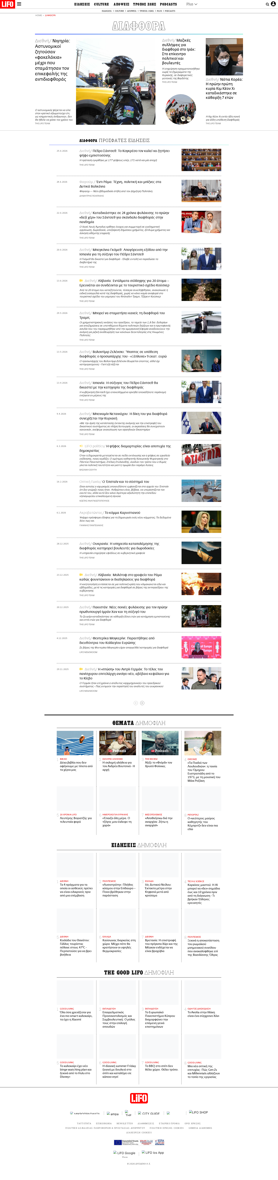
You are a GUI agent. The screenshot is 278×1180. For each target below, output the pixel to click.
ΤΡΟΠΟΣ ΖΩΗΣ (144, 4)
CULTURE (101, 4)
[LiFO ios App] (153, 1154)
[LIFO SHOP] (198, 1113)
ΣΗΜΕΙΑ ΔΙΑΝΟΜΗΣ (201, 1128)
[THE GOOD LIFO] (128, 1113)
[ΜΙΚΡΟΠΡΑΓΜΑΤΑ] (85, 1113)
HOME (38, 16)
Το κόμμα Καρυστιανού (122, 513)
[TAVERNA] (175, 1113)
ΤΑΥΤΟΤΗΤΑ (84, 1123)
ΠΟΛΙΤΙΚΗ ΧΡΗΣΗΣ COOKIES (167, 1128)
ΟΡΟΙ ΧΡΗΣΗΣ (193, 1123)
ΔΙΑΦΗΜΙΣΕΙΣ (146, 1123)
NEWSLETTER (125, 1123)
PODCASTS (168, 4)
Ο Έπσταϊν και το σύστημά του (125, 482)
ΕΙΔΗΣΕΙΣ (82, 4)
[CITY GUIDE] (149, 1113)
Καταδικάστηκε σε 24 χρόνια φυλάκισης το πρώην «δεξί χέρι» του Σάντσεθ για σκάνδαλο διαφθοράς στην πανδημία (124, 217)
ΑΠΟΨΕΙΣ (121, 4)
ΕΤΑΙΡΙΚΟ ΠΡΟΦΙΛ (169, 1123)
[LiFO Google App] (124, 1154)
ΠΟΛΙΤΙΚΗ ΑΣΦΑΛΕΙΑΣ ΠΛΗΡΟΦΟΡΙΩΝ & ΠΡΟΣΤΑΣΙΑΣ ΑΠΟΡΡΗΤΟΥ (105, 1128)
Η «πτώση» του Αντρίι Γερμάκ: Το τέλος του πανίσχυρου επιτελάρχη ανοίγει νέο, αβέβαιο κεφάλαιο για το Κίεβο (124, 674)
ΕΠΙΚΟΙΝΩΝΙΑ (104, 1123)
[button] (19, 4)
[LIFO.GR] (7, 5)
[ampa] (113, 1113)
